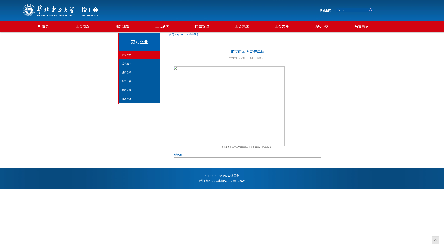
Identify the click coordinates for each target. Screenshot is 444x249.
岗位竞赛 (126, 90)
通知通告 (122, 26)
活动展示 (126, 63)
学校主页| (325, 10)
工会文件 (282, 26)
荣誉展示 (361, 26)
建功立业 (182, 34)
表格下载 (321, 26)
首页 (45, 26)
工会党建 (242, 26)
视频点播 (126, 72)
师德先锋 (126, 99)
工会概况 (82, 26)
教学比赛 (126, 81)
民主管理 (202, 26)
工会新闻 (162, 26)
